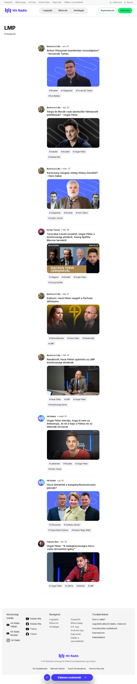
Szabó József (55, 218)
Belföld (81, 586)
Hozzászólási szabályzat (104, 628)
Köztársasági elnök (57, 405)
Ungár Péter (79, 152)
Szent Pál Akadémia (77, 668)
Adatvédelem (98, 637)
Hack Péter (73, 338)
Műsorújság (21, 2)
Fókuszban (55, 525)
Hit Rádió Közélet (14, 633)
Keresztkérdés (56, 338)
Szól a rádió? (98, 619)
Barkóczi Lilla (53, 46)
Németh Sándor (58, 668)
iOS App (32, 2)
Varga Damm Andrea (58, 530)
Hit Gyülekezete (40, 668)
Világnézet (66, 90)
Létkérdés (54, 463)
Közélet (53, 90)
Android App (44, 2)
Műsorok (62, 10)
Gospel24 (8, 2)
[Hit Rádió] (41, 418)
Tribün (33, 629)
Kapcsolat (57, 2)
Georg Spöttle (55, 282)
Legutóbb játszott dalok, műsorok (109, 623)
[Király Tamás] (41, 231)
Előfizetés (125, 10)
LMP (51, 343)
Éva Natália (54, 96)
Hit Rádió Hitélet (15, 625)
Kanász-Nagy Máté (81, 530)
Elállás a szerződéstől (73, 2)
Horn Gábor (82, 213)
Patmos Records (96, 668)
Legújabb (47, 10)
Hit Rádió (51, 416)
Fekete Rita (54, 157)
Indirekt (53, 152)
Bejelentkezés (107, 10)
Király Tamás (53, 230)
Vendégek (79, 10)
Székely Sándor (72, 525)
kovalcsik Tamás (84, 90)
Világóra (53, 277)
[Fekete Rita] (41, 543)
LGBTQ (69, 586)
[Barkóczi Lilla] (41, 48)
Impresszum (98, 632)
